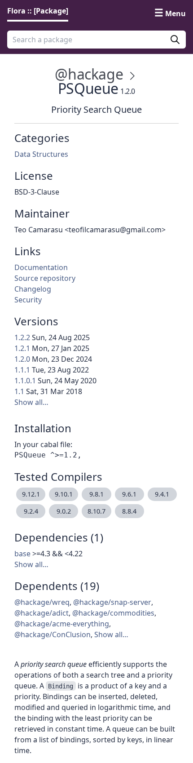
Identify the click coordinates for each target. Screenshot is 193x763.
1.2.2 (22, 337)
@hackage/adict (41, 613)
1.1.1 (22, 370)
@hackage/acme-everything (61, 624)
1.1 (19, 391)
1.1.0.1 (25, 381)
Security (28, 300)
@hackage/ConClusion (52, 634)
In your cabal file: (43, 444)
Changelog (32, 289)
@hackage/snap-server (112, 602)
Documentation (41, 267)
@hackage (89, 74)
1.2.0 (22, 359)
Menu (175, 13)
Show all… (31, 402)
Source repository (44, 278)
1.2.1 (22, 348)
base (22, 554)
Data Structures (41, 154)
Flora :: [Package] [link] (37, 11)
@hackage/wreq (42, 602)
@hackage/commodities (113, 613)
